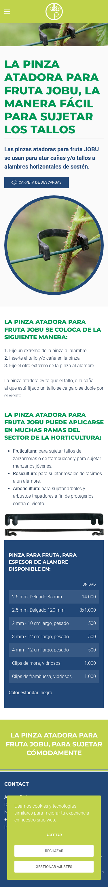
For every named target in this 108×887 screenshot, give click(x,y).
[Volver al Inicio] (54, 11)
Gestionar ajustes (54, 866)
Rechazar (54, 851)
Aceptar (54, 835)
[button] (7, 11)
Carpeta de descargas (40, 182)
